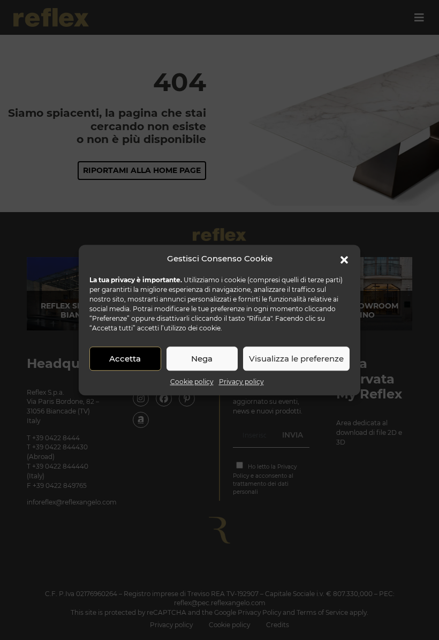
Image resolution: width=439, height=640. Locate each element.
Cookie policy (192, 382)
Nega (202, 358)
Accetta (125, 358)
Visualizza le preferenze (296, 358)
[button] (344, 258)
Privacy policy (241, 382)
